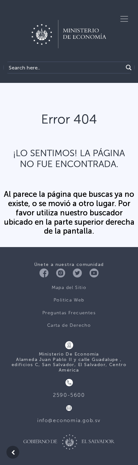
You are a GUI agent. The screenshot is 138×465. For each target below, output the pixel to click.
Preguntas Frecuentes (69, 313)
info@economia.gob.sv (69, 420)
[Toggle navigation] (124, 19)
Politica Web (69, 300)
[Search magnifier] (128, 67)
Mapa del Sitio (69, 287)
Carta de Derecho (69, 325)
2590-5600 (69, 395)
